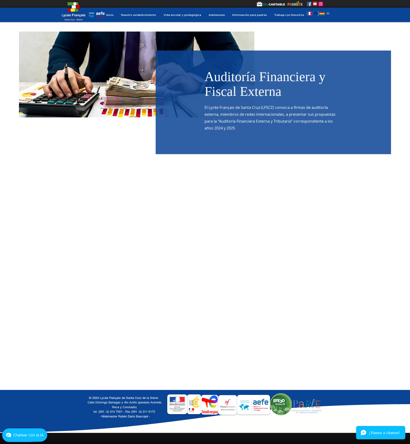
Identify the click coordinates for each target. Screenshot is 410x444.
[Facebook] (309, 4)
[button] (138, 15)
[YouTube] (315, 4)
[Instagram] (320, 4)
